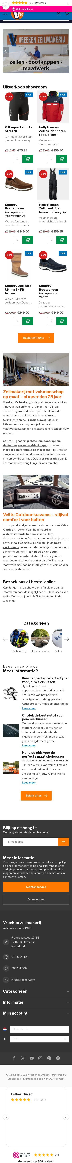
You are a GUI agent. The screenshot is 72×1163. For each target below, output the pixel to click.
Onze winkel (36, 899)
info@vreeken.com (23, 980)
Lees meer (29, 708)
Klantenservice (36, 887)
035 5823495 (19, 957)
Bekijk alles (33, 796)
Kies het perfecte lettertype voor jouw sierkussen (44, 680)
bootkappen (51, 441)
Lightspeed (14, 1078)
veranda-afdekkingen (32, 445)
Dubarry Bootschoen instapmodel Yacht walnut (15, 210)
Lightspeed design (34, 1078)
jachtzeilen (34, 441)
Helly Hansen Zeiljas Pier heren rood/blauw (52, 131)
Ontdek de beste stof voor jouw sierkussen (43, 717)
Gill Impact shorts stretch (18, 129)
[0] (67, 13)
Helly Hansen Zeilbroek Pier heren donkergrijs (52, 208)
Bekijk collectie (33, 338)
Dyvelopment (56, 1078)
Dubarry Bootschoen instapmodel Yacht (48, 291)
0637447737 (19, 968)
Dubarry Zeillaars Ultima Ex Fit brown (18, 289)
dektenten (10, 445)
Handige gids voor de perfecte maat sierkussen (43, 754)
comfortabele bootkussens (32, 450)
